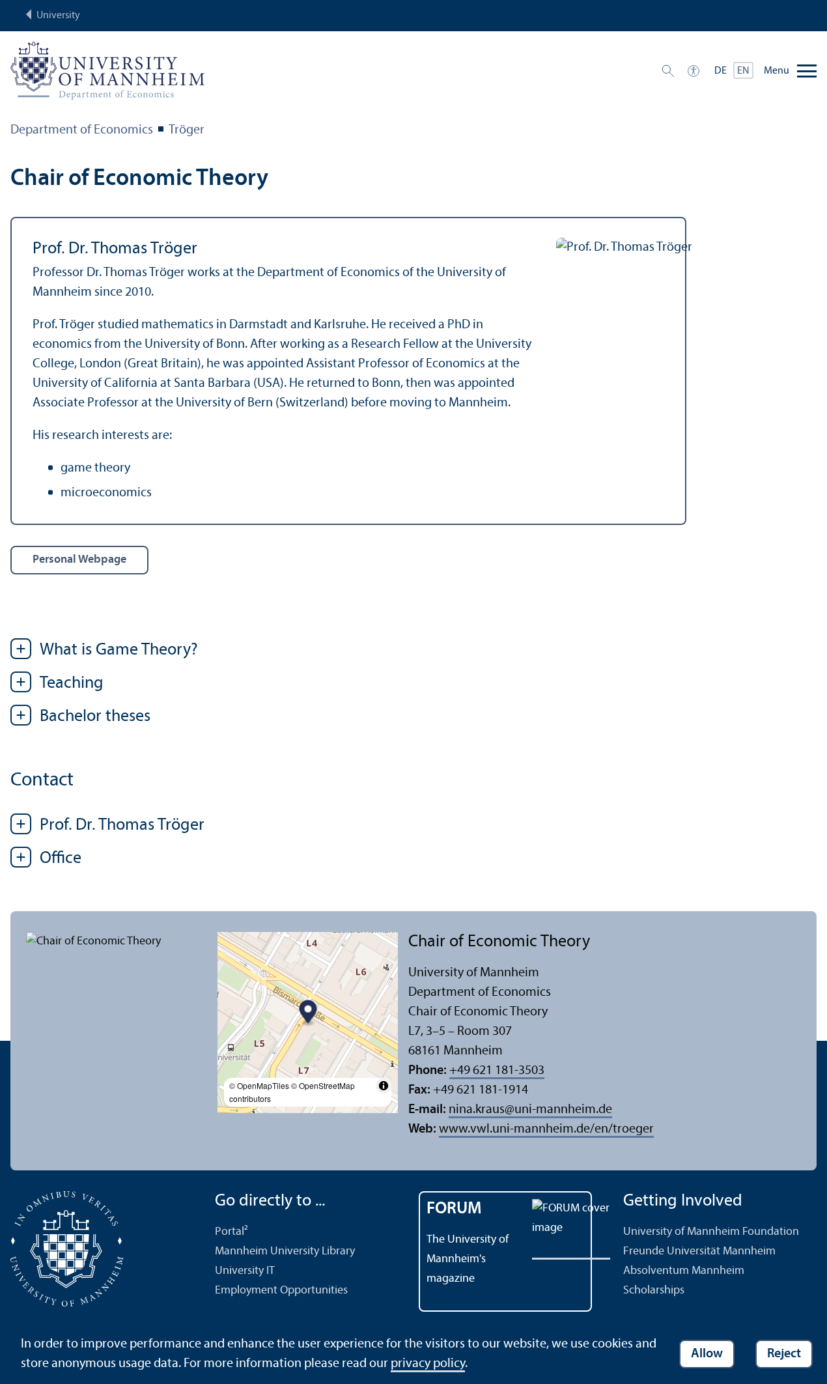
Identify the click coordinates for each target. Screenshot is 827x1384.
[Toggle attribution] (383, 1086)
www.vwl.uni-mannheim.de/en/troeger (546, 1129)
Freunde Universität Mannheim (699, 1251)
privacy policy (428, 1363)
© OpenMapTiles (259, 1085)
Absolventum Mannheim (683, 1271)
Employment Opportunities (281, 1290)
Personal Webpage (79, 560)
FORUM (454, 1209)
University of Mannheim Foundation (711, 1232)
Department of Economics (81, 130)
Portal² (231, 1232)
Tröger (186, 130)
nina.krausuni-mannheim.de (530, 1109)
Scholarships (653, 1290)
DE (720, 71)
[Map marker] (307, 1013)
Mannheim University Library (285, 1251)
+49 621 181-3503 (496, 1070)
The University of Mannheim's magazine (468, 1259)
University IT (245, 1271)
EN (743, 71)
